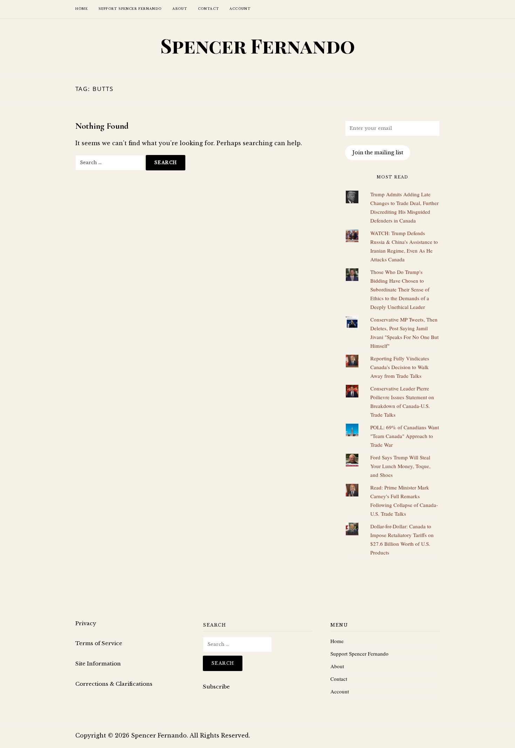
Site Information (98, 663)
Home (81, 8)
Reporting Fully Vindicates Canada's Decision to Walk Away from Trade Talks (399, 367)
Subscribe (216, 686)
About (179, 8)
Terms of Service (98, 643)
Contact (208, 8)
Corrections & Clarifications (113, 683)
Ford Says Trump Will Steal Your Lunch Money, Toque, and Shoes (400, 466)
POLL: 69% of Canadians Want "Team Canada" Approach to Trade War (404, 436)
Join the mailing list (377, 152)
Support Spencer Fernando (130, 8)
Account (239, 8)
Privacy (85, 623)
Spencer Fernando (257, 45)
